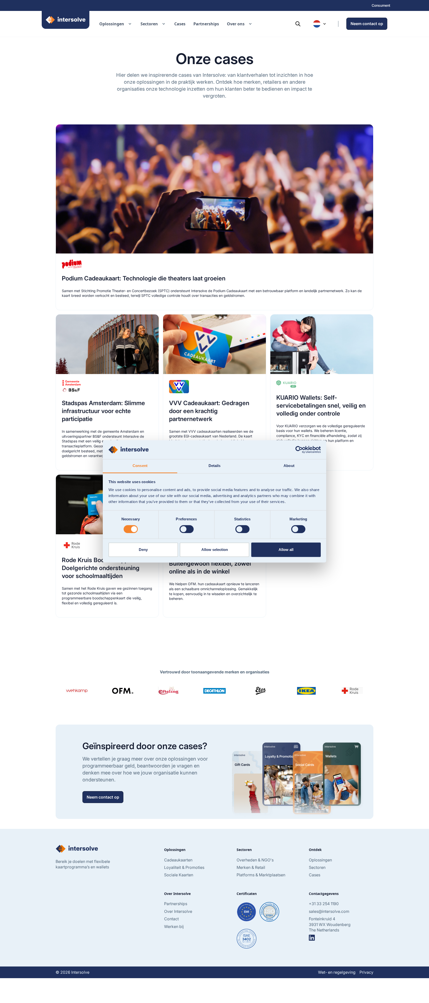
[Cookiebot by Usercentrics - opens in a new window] (299, 450)
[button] (116, 23)
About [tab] (289, 466)
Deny (143, 549)
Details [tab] (215, 466)
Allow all (286, 549)
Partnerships (206, 24)
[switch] (186, 529)
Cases (179, 24)
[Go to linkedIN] (312, 938)
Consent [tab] (140, 466)
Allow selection (214, 549)
